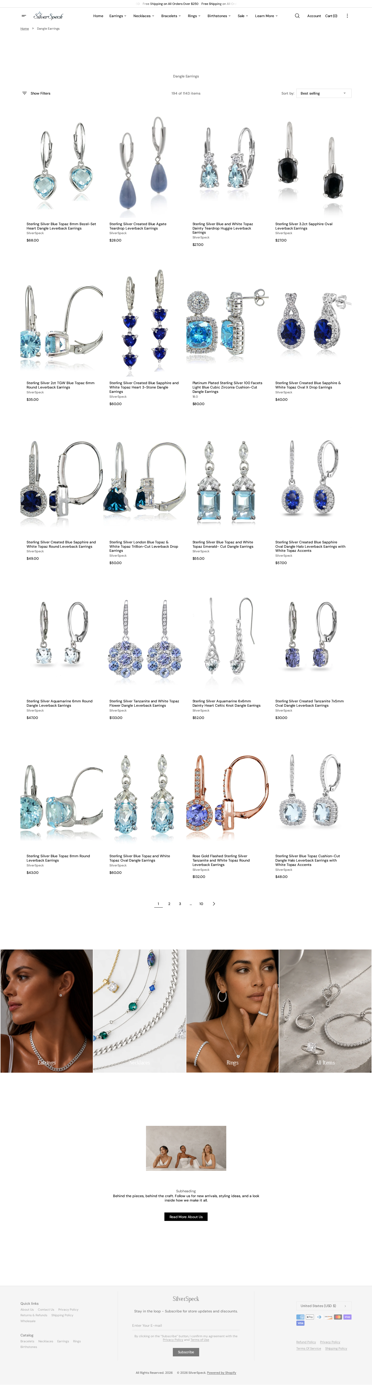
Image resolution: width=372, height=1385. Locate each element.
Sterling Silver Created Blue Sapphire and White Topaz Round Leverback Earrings (61, 544)
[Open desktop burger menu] (24, 16)
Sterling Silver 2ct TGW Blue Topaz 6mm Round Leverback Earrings (61, 385)
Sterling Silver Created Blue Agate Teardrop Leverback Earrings (137, 226)
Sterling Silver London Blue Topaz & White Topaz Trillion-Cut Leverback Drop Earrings (143, 546)
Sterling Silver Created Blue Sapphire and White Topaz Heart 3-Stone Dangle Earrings (144, 387)
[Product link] (61, 177)
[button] (297, 16)
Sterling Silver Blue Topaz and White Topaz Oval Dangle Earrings (139, 858)
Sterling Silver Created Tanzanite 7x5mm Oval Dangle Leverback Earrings (309, 703)
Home (24, 28)
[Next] (214, 904)
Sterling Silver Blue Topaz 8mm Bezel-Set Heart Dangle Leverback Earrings (61, 226)
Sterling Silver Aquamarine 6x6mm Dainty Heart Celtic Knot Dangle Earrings (227, 703)
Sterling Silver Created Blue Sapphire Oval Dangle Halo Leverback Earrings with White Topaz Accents (310, 546)
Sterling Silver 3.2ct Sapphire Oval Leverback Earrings (303, 226)
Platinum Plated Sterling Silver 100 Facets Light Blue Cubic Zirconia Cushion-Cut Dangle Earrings (228, 387)
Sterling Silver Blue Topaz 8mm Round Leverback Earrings (58, 858)
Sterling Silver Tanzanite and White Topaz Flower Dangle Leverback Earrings (144, 703)
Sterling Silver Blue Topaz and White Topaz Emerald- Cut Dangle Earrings (223, 544)
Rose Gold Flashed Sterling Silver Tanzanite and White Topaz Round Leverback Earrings (221, 860)
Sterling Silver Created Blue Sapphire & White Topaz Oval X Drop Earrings (308, 385)
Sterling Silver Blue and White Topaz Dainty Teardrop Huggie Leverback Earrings (223, 228)
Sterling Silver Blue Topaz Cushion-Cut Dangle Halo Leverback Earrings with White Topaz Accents (307, 860)
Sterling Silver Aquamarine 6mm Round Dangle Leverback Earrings (60, 703)
